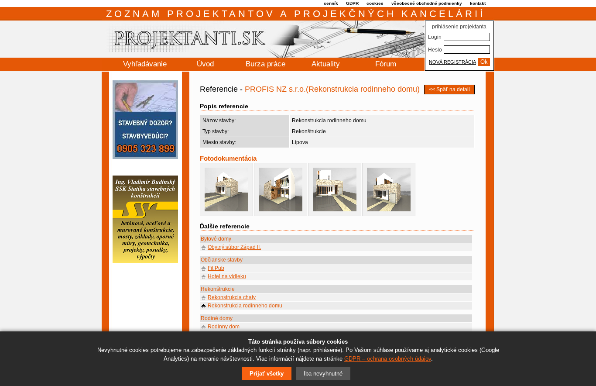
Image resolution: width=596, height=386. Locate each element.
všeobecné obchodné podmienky (426, 3)
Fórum (385, 64)
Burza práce (265, 64)
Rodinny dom (224, 327)
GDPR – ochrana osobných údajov (387, 358)
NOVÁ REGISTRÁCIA (452, 62)
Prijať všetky (267, 373)
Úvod (205, 64)
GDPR (352, 3)
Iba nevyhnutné (323, 373)
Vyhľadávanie (145, 64)
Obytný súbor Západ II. (234, 247)
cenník (331, 3)
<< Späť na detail (449, 89)
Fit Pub (216, 268)
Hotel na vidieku (227, 276)
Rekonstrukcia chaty (232, 297)
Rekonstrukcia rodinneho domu (245, 306)
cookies (375, 3)
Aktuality (326, 64)
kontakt (478, 3)
